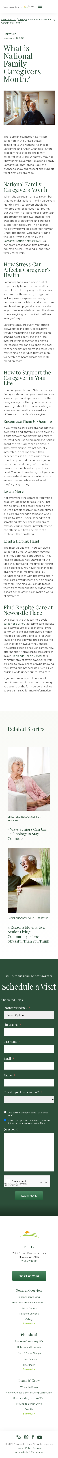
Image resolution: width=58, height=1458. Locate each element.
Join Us (29, 1409)
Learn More (29, 1195)
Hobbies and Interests (29, 1347)
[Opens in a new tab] (33, 1437)
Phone (9, 1075)
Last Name (12, 1041)
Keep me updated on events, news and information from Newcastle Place (29, 1122)
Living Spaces (29, 1359)
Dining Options (29, 1308)
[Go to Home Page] (16, 8)
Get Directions (28, 1274)
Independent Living (29, 1297)
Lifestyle (22, 19)
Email (9, 1058)
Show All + (29, 1323)
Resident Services (29, 1313)
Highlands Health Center (26, 655)
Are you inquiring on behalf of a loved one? (28, 1114)
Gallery (29, 1319)
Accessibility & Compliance (29, 1452)
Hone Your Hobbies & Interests (29, 1302)
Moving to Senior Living (29, 1403)
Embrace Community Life (29, 1341)
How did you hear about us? (23, 1092)
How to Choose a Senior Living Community (29, 1392)
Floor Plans (29, 1365)
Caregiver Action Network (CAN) (23, 240)
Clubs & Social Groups (29, 1353)
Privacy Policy (24, 1448)
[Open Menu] (40, 6)
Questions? (11, 1129)
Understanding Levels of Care (29, 1398)
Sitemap (37, 1448)
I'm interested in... (17, 1008)
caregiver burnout (15, 623)
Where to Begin (29, 1387)
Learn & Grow (8, 19)
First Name (12, 1025)
